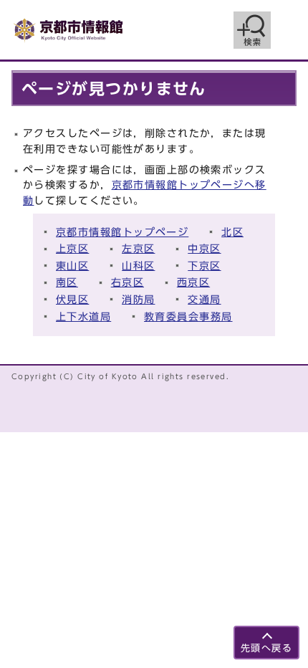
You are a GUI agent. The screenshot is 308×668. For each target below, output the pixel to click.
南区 (67, 282)
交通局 (204, 299)
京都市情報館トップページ (122, 231)
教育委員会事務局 (188, 316)
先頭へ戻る (266, 648)
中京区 (204, 248)
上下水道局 (83, 316)
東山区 (72, 265)
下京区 (204, 265)
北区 (232, 231)
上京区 (72, 248)
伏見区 (72, 299)
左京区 (138, 248)
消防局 (138, 299)
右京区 (127, 282)
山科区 (138, 265)
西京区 (193, 282)
